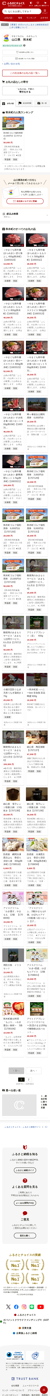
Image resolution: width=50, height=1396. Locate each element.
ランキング (31, 18)
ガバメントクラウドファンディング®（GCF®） (26, 1321)
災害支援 (26, 1328)
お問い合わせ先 (12, 64)
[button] (44, 12)
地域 (20, 18)
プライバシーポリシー (38, 1390)
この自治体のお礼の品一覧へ (25, 73)
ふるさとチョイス (27, 1315)
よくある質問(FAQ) (25, 1203)
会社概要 (15, 1386)
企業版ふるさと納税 (26, 1333)
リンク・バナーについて (13, 1390)
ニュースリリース (31, 1386)
